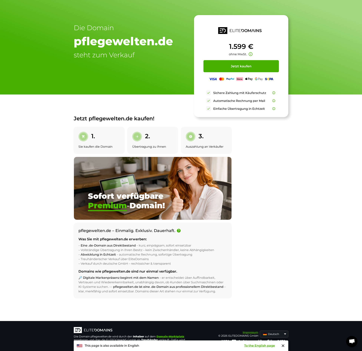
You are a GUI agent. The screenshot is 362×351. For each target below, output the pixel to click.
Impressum (250, 332)
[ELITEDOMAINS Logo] (130, 330)
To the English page (259, 345)
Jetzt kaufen (241, 66)
